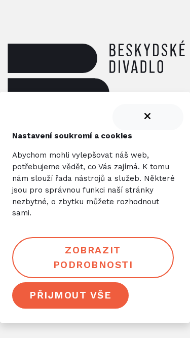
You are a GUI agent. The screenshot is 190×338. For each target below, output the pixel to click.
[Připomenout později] (147, 117)
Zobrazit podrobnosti (93, 257)
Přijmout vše (70, 295)
